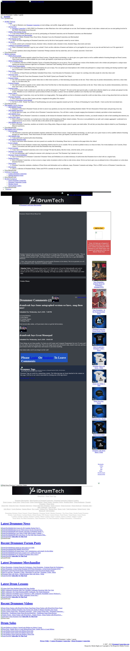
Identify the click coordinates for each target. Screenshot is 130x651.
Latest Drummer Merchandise (20, 562)
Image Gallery (12, 93)
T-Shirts (101, 465)
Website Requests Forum (15, 175)
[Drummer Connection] (8, 1)
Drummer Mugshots (14, 97)
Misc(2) (33, 378)
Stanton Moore (26, 509)
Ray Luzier (35, 509)
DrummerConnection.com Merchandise (20, 35)
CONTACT (8, 172)
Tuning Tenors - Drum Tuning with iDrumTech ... (47, 615)
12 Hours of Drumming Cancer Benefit (20, 100)
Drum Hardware (77, 505)
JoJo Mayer (7, 509)
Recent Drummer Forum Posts (21, 543)
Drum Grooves (55, 505)
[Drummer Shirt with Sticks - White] (99, 364)
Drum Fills (5, 505)
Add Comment (81, 297)
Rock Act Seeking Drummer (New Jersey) (25, 554)
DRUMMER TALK (11, 105)
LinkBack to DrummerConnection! (19, 45)
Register (48, 357)
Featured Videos (13, 78)
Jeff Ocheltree (50, 511)
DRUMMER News (14, 114)
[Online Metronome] (8, 189)
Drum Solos (12, 71)
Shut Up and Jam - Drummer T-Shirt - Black (98, 348)
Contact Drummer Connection (17, 174)
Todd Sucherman (71, 509)
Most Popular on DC (14, 39)
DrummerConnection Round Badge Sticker (98, 330)
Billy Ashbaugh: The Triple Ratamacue (37, 592)
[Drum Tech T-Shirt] (99, 433)
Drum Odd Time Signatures (41, 505)
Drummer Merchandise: (31, 209)
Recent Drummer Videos (17, 603)
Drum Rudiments (79, 502)
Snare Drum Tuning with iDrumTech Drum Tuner (47, 608)
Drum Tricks (50, 504)
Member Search (13, 184)
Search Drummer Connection (17, 180)
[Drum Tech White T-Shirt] (99, 382)
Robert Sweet (82, 509)
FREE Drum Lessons (14, 56)
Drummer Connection (33, 25)
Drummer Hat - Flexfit (99, 419)
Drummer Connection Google (17, 182)
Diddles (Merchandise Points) (17, 32)
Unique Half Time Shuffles (27, 588)
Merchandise (101, 464)
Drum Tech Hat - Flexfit (99, 402)
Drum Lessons (12, 131)
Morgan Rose (53, 509)
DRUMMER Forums (14, 107)
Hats (101, 467)
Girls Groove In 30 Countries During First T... (27, 528)
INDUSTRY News (14, 117)
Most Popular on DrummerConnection (41, 500)
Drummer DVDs (101, 474)
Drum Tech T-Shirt (99, 435)
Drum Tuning (48, 502)
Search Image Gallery (14, 185)
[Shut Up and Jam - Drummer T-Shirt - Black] (99, 345)
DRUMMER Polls (14, 136)
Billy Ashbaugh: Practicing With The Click (41, 590)
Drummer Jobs (87, 505)
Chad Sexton (52, 507)
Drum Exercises (66, 505)
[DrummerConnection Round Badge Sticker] (99, 327)
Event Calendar (13, 143)
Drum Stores (12, 163)
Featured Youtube (13, 83)
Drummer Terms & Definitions (17, 155)
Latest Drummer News (15, 523)
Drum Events (25, 502)
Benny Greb (61, 509)
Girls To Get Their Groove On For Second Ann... (28, 530)
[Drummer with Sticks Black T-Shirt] (99, 449)
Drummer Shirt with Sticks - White (99, 367)
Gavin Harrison (16, 509)
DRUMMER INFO (11, 129)
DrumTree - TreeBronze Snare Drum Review (43, 613)
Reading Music (68, 502)
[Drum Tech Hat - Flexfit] (99, 399)
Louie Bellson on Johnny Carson (32, 627)
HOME (7, 21)
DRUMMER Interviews (15, 110)
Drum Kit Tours (13, 74)
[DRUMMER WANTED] (21, 549)
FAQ (9, 49)
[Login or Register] (79, 195)
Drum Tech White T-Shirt (99, 384)
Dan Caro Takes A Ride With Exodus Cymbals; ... (28, 533)
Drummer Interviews (26, 505)
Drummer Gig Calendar (15, 151)
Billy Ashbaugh (42, 507)
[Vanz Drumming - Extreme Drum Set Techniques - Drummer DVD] (99, 280)
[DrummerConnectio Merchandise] (30, 205)
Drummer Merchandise (22, 500)
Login (10, 23)
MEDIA (7, 54)
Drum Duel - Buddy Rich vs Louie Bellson (41, 629)
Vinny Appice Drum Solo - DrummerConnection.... (48, 611)
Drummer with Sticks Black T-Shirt (98, 451)
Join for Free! (12, 27)
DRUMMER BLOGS (15, 122)
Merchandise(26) (24, 378)
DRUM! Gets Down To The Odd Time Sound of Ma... (29, 535)
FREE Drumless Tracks (15, 61)
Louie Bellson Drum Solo (25, 631)
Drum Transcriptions (36, 502)
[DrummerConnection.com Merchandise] (99, 483)
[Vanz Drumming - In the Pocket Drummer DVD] (99, 308)
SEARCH (11, 42)
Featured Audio (13, 88)
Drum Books (12, 167)
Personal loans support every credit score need (27, 553)
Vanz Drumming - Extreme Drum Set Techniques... (48, 567)
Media (100, 471)
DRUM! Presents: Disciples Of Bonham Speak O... (28, 531)
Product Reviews (13, 158)
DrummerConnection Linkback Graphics (66, 500)
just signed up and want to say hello (23, 547)
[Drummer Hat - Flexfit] (99, 417)
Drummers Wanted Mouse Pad (53, 209)
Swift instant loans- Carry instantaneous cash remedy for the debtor (33, 551)
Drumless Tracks (101, 472)
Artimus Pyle (44, 509)
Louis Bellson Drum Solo (25, 632)
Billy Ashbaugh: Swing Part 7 (29, 595)
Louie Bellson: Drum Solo (26, 634)
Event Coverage (13, 148)
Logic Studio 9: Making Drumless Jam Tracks (43, 610)
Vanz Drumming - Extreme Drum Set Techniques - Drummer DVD (98, 284)
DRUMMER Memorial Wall (17, 139)
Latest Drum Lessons (14, 583)
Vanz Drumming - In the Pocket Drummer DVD (99, 311)
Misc (101, 469)
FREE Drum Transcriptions (16, 66)
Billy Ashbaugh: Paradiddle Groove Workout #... (46, 593)
